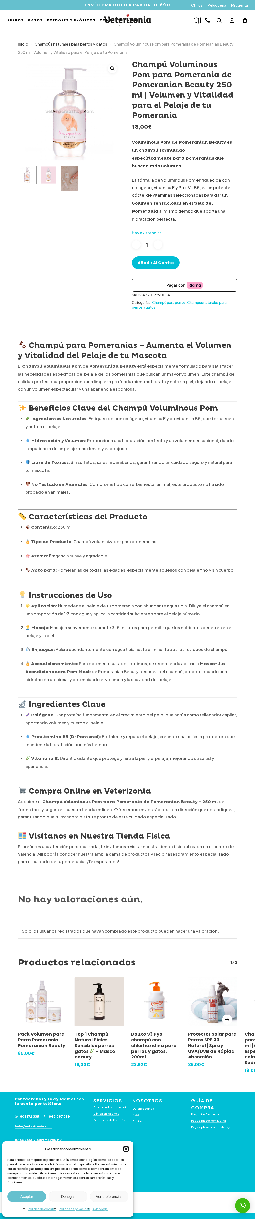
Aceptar (26, 1196)
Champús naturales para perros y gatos (71, 44)
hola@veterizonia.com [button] (33, 1126)
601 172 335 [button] (29, 1117)
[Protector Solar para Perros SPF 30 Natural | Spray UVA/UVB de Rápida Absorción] (212, 1002)
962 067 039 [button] (59, 1117)
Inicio (23, 44)
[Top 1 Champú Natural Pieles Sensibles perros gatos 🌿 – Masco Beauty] (99, 1002)
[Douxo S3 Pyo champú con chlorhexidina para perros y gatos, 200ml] (156, 1002)
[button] (126, 1148)
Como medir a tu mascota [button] (110, 1107)
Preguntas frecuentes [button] (206, 1114)
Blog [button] (135, 1114)
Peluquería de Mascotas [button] (110, 1120)
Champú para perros (169, 302)
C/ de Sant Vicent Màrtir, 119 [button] (38, 1140)
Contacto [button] (139, 1121)
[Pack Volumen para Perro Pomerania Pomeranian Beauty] (42, 1002)
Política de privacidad (74, 1209)
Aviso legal (100, 1209)
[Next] (227, 1020)
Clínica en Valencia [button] (106, 1113)
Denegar (68, 1196)
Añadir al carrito (156, 263)
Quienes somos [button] (143, 1108)
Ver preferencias (109, 1196)
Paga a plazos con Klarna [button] (208, 1120)
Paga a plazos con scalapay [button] (210, 1127)
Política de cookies (42, 1209)
